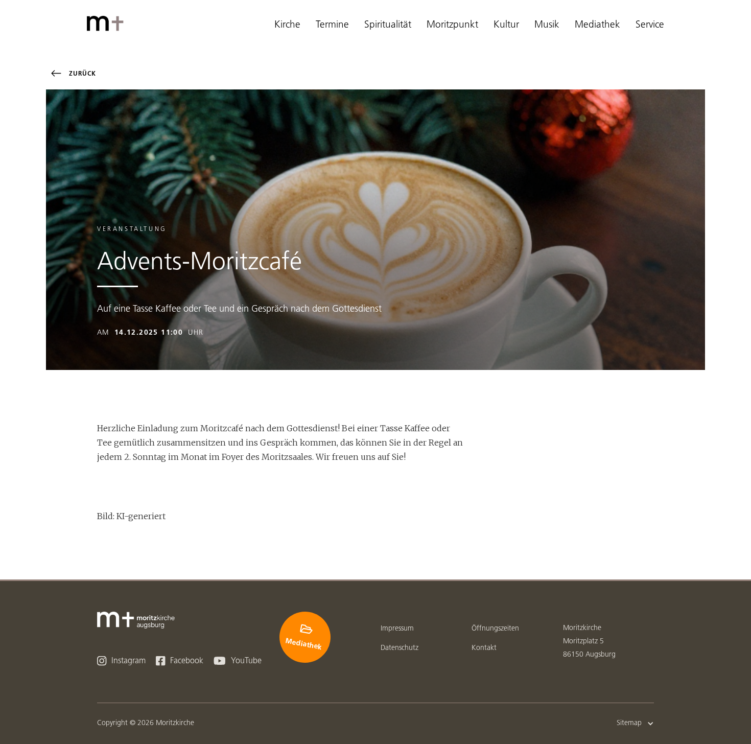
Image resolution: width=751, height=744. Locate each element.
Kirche (287, 25)
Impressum (397, 629)
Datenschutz (399, 648)
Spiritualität (387, 25)
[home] (107, 23)
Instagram (121, 661)
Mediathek (597, 25)
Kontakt (484, 648)
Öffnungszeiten (495, 629)
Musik (546, 25)
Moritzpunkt (452, 25)
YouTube (238, 661)
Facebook (179, 661)
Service (650, 25)
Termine (332, 25)
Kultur (506, 25)
